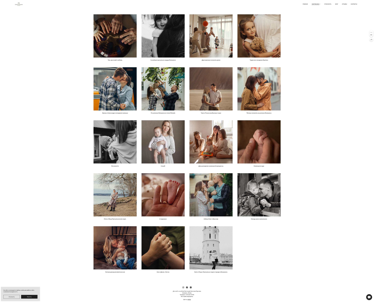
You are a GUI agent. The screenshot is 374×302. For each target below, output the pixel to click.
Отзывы (344, 4)
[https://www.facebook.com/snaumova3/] (187, 287)
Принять (29, 297)
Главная (305, 4)
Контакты (354, 4)
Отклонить (12, 297)
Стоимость (327, 4)
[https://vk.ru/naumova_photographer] (191, 287)
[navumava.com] (19, 4)
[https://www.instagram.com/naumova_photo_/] (183, 287)
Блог (336, 4)
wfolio (189, 299)
